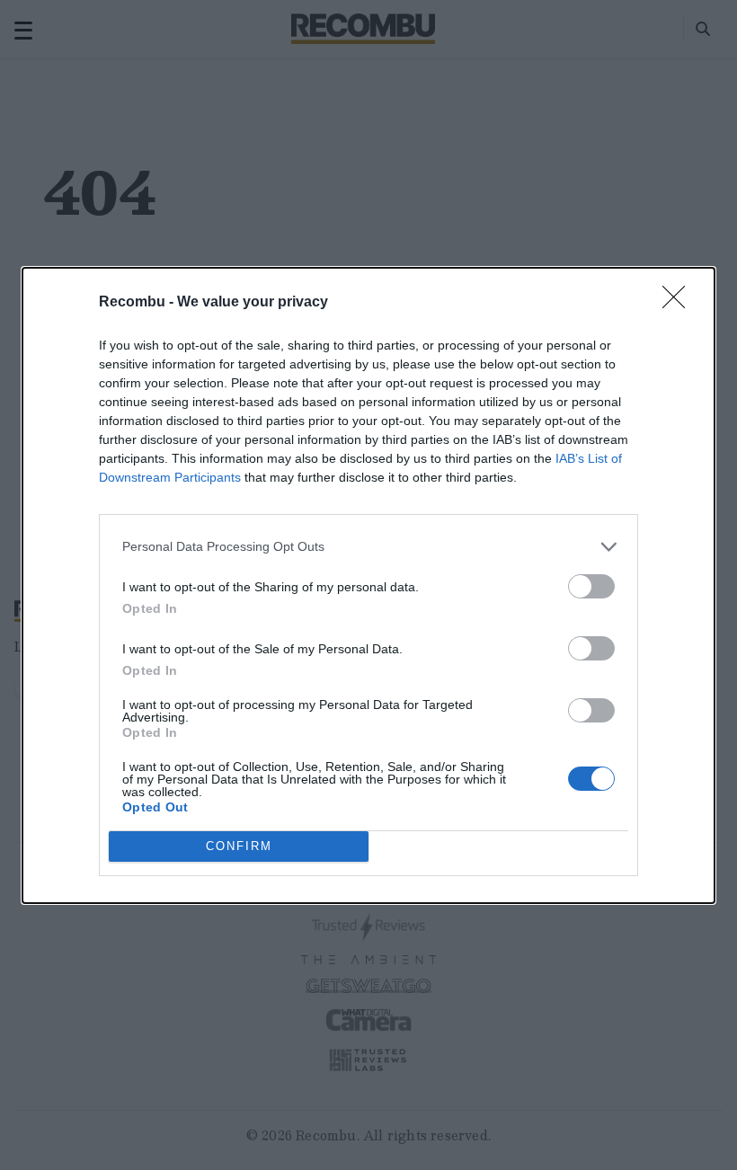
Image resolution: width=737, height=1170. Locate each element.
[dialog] (368, 585)
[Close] (679, 303)
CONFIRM (239, 846)
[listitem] (368, 546)
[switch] (591, 586)
